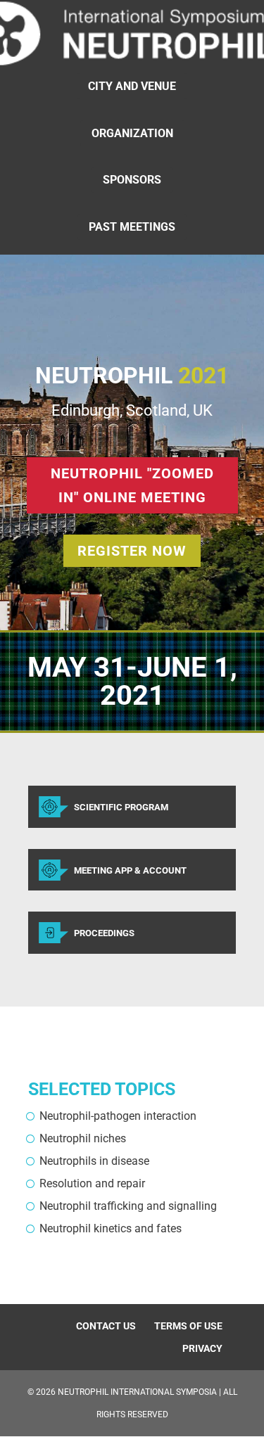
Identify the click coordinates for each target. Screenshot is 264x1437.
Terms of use (188, 1325)
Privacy (202, 1348)
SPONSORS (132, 179)
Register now (132, 550)
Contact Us (106, 1325)
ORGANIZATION (132, 133)
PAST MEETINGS (132, 227)
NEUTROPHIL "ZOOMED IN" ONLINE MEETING (132, 485)
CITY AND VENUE (132, 86)
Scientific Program (121, 807)
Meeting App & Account (130, 870)
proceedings (104, 933)
